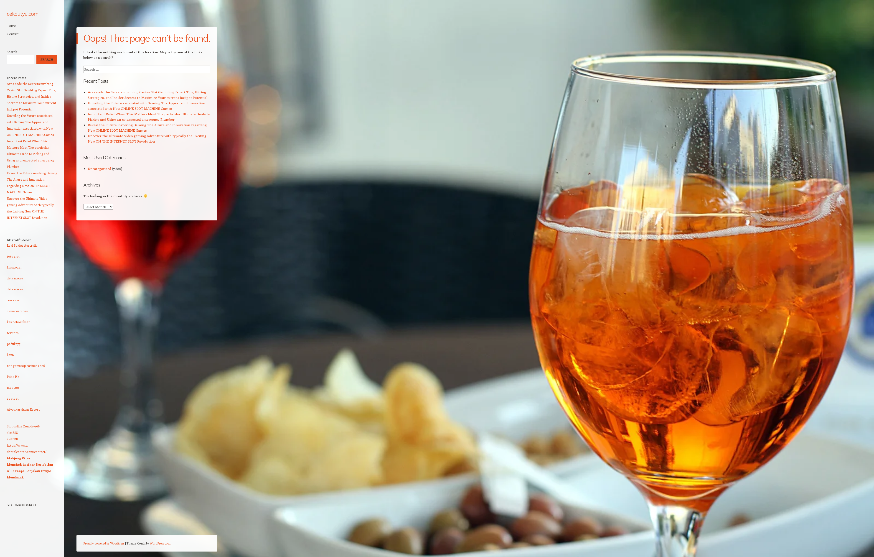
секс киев (13, 300)
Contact (12, 34)
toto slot (13, 256)
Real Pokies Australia (22, 245)
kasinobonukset (18, 322)
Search (12, 52)
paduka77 (13, 344)
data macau (15, 278)
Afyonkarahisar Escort (23, 409)
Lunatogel (14, 267)
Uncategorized (99, 168)
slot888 (12, 432)
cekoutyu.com (22, 13)
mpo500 (13, 387)
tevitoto (13, 333)
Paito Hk (13, 376)
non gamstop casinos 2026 (26, 365)
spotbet (13, 398)
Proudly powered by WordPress (103, 543)
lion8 (10, 355)
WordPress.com (160, 543)
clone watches (17, 311)
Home (11, 26)
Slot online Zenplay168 (23, 426)
